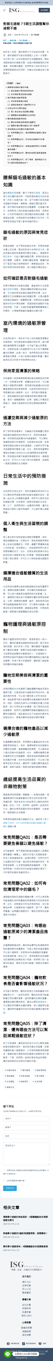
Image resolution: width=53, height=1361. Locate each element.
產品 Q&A (26, 1315)
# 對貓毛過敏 (24, 1076)
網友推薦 (26, 1335)
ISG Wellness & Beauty (34, 1351)
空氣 (7, 256)
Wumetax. (33, 1357)
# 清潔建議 (9, 1076)
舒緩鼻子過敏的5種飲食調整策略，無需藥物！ (25, 1233)
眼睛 (14, 193)
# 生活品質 (37, 1081)
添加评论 (10, 1145)
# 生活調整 (9, 1081)
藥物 (25, 801)
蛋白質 (41, 249)
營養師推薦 (26, 1327)
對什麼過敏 (35, 35)
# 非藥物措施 (10, 1070)
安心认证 (26, 1289)
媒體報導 (26, 1331)
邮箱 (8, 1127)
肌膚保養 (26, 1312)
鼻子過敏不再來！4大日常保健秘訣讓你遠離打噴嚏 (26, 823)
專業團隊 (26, 1292)
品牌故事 (26, 1285)
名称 (8, 1118)
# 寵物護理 (25, 1070)
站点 (7, 1136)
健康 (42, 217)
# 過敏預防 (23, 1081)
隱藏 (18, 83)
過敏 (42, 196)
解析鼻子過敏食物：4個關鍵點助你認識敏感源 (25, 1246)
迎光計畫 (26, 1305)
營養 (40, 1001)
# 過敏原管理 (40, 1070)
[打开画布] (4, 10)
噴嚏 (38, 193)
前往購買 (44, 10)
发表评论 (10, 1188)
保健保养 (26, 1308)
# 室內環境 (39, 1076)
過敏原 (10, 289)
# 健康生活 (9, 1087)
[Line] (7, 1354)
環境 (12, 303)
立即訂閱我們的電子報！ (16, 1181)
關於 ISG (26, 1282)
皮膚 (7, 196)
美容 (16, 688)
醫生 (46, 307)
